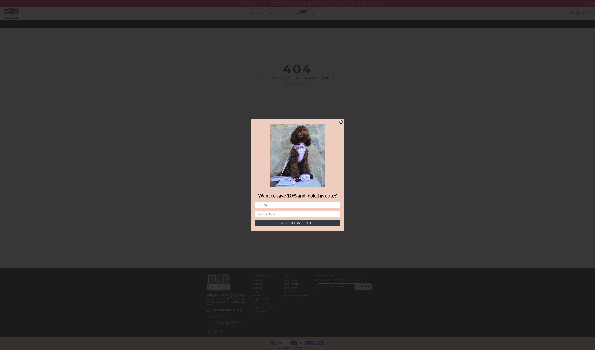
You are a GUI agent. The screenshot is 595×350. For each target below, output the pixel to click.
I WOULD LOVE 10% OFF (297, 223)
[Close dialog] (341, 122)
